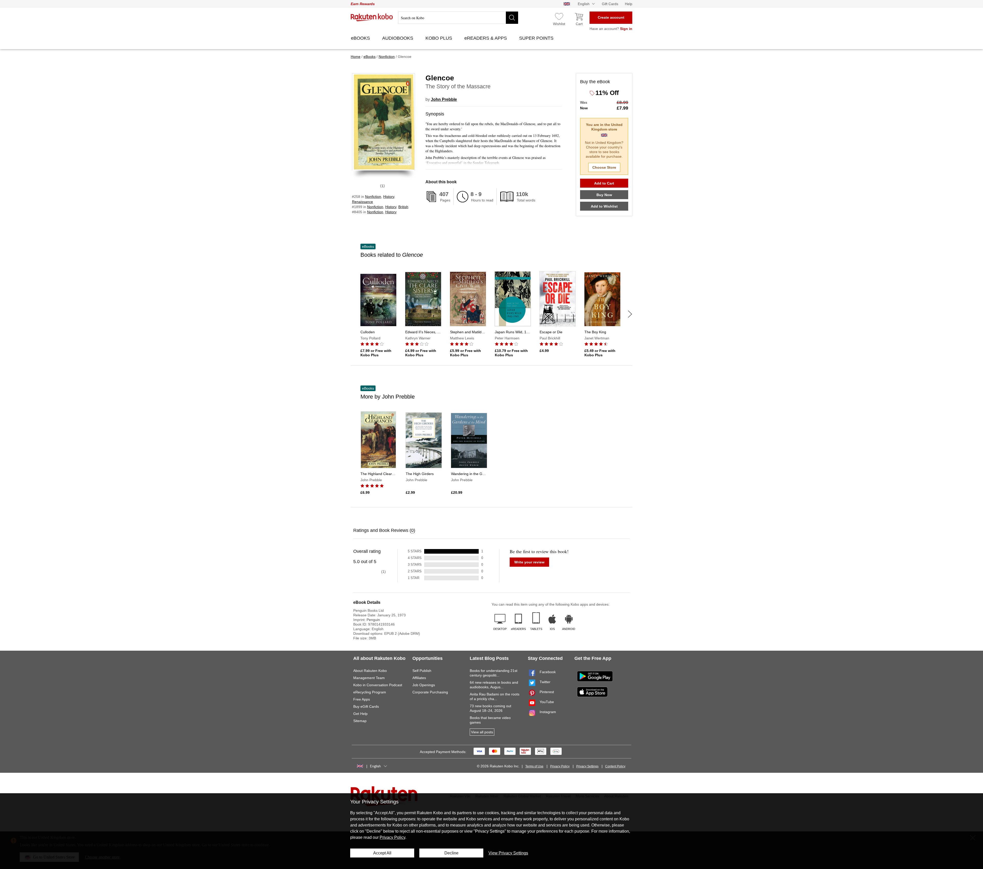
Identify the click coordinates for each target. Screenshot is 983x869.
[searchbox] (458, 18)
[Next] (630, 314)
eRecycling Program (369, 692)
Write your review (529, 562)
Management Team (369, 678)
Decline (451, 853)
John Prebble (444, 99)
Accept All (382, 853)
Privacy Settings (587, 766)
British (403, 207)
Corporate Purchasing (430, 692)
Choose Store (604, 167)
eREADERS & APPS (486, 38)
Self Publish (421, 671)
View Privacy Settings (508, 853)
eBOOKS (361, 38)
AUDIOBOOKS (398, 38)
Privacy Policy (560, 766)
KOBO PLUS (439, 38)
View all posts (482, 732)
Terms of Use (534, 766)
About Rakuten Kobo (370, 671)
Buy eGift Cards (366, 706)
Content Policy (615, 766)
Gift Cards (610, 4)
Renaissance (362, 202)
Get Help (360, 714)
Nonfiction (373, 197)
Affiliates (419, 678)
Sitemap (360, 721)
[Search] (512, 18)
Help (628, 4)
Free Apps (361, 699)
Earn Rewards (363, 4)
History (388, 197)
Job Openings (423, 685)
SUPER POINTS (537, 38)
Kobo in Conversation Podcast (377, 685)
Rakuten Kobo (372, 17)
